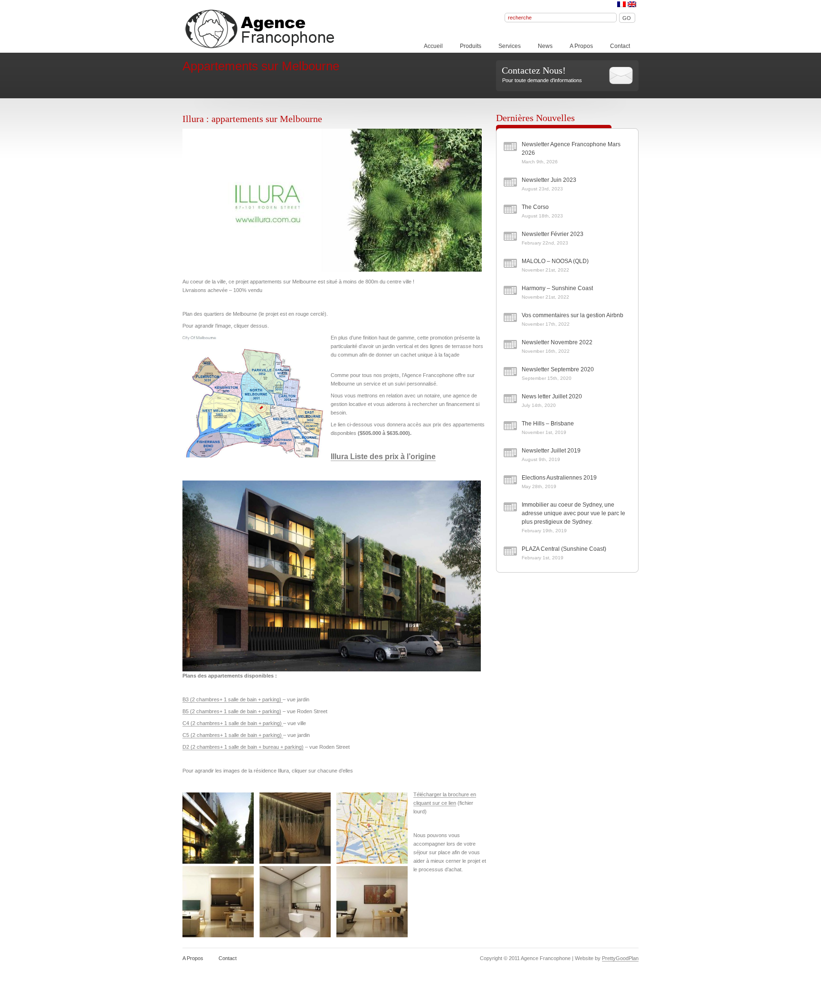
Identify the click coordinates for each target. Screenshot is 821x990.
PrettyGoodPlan (620, 958)
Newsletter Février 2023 (552, 234)
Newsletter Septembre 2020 (558, 369)
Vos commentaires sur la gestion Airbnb (572, 315)
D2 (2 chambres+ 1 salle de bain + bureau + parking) (243, 747)
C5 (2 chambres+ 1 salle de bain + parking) (232, 735)
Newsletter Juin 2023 (549, 180)
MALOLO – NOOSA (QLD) (555, 261)
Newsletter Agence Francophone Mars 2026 (571, 148)
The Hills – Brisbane (548, 423)
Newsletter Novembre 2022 (557, 342)
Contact (620, 46)
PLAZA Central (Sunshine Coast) (564, 549)
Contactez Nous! (534, 70)
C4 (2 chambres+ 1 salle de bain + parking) (232, 723)
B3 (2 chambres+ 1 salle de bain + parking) (232, 699)
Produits (470, 46)
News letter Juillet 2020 (552, 396)
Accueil (433, 46)
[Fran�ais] (621, 4)
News (545, 46)
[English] (632, 4)
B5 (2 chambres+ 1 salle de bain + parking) (231, 711)
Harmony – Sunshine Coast (557, 288)
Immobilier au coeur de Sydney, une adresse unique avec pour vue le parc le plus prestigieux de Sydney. (573, 513)
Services (509, 46)
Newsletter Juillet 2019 (551, 450)
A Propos (581, 46)
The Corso (535, 207)
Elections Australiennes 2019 (559, 477)
